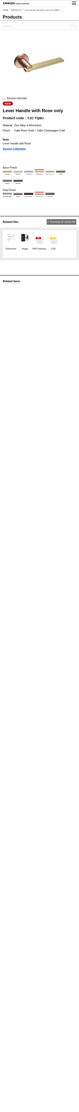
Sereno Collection (14, 148)
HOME (5, 10)
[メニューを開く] (74, 3)
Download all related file (62, 221)
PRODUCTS (16, 10)
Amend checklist (16, 98)
